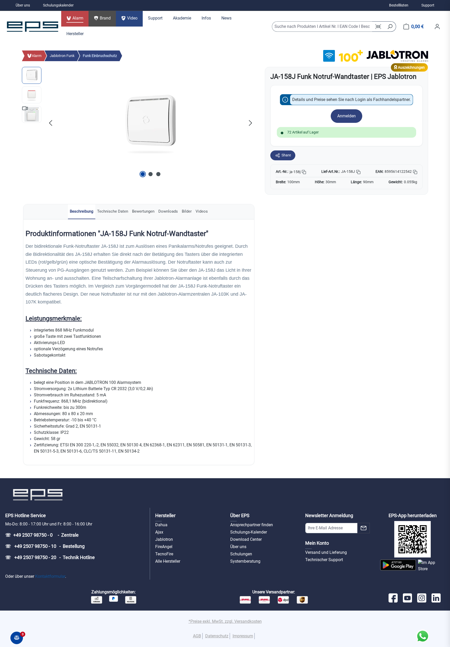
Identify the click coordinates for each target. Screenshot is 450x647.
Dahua (161, 524)
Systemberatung (245, 561)
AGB (197, 635)
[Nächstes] (250, 123)
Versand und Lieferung (326, 552)
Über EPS (239, 515)
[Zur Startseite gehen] (33, 27)
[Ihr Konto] (437, 26)
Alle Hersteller (167, 561)
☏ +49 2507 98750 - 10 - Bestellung (45, 546)
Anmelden (346, 115)
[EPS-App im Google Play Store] (398, 566)
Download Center (246, 539)
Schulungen (241, 553)
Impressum (243, 635)
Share (286, 155)
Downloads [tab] (168, 211)
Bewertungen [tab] (143, 211)
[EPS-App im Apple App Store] (431, 566)
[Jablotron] (397, 55)
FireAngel (163, 546)
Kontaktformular (50, 576)
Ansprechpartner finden (251, 524)
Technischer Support (324, 559)
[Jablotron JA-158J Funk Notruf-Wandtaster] (150, 122)
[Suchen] (390, 26)
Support (427, 5)
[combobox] (322, 26)
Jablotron (164, 539)
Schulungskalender (58, 5)
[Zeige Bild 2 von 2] (150, 174)
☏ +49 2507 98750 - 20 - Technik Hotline (50, 557)
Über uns (23, 5)
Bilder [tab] (187, 211)
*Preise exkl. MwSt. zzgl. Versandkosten (225, 621)
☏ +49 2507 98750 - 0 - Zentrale (42, 535)
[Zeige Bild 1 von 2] (143, 174)
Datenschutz (216, 635)
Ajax (159, 532)
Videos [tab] (202, 211)
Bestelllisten (398, 5)
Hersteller (165, 515)
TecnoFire (164, 553)
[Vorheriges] (50, 123)
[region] (138, 123)
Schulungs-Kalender (248, 532)
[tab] (81, 211)
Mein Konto (317, 543)
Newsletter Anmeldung (329, 515)
